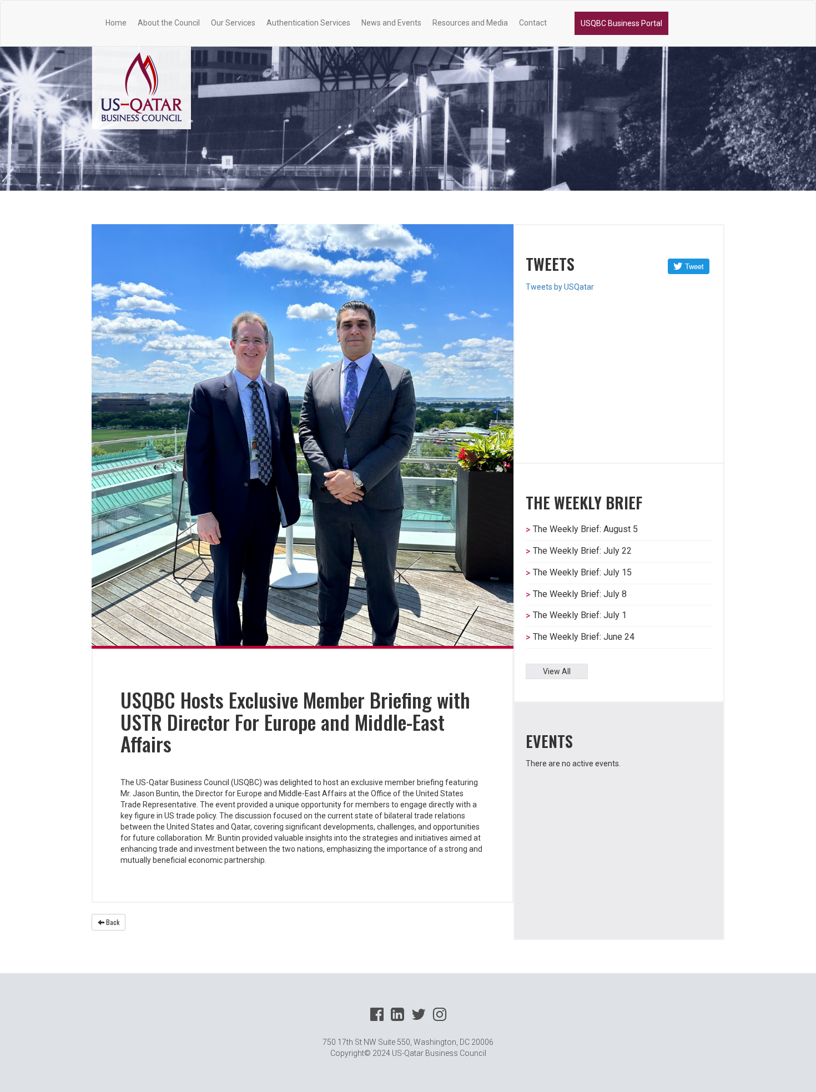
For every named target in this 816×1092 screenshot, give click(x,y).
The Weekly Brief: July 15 (582, 572)
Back (111, 922)
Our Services (233, 22)
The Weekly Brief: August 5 (585, 529)
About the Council (169, 22)
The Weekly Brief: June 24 (583, 636)
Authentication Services (308, 22)
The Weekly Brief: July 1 (580, 615)
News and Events (391, 22)
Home (116, 22)
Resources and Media (470, 22)
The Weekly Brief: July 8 (580, 594)
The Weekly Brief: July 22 (582, 550)
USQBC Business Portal (621, 23)
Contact (533, 22)
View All (557, 671)
